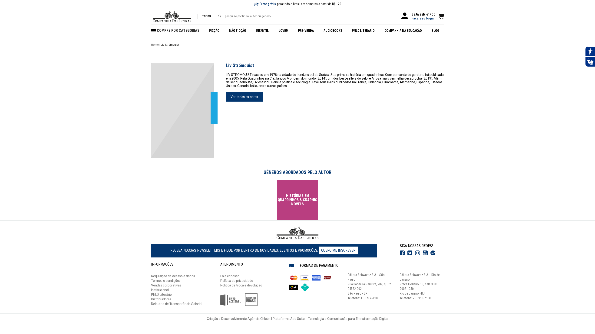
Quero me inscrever (338, 250)
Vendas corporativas (166, 285)
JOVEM (283, 30)
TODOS (206, 16)
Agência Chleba (259, 319)
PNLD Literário (161, 294)
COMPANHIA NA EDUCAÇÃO (403, 30)
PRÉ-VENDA (306, 30)
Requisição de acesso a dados (173, 276)
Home (155, 44)
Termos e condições (166, 281)
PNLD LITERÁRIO (363, 30)
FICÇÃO (214, 30)
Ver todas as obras (244, 97)
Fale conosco (229, 276)
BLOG (435, 30)
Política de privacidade (236, 281)
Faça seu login (423, 18)
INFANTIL (262, 30)
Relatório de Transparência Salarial (176, 304)
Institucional (160, 290)
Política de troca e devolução (241, 285)
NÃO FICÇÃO (237, 30)
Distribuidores (161, 299)
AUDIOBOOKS (333, 30)
